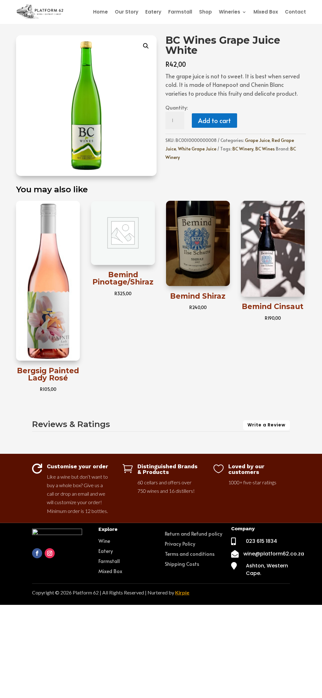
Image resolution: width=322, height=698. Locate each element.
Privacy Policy (180, 543)
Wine (104, 540)
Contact (295, 11)
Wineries (229, 11)
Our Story (126, 11)
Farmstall (180, 11)
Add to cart (214, 120)
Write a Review (266, 425)
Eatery (153, 11)
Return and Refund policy (193, 533)
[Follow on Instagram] (50, 553)
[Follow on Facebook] (37, 553)
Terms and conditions (189, 553)
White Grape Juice (197, 149)
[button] (146, 46)
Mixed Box (265, 11)
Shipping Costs (182, 563)
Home (100, 11)
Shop (205, 11)
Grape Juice (257, 140)
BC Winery (242, 149)
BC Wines (265, 149)
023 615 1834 (261, 541)
